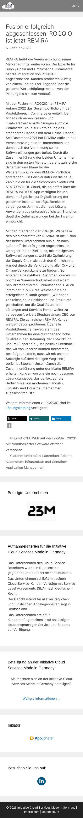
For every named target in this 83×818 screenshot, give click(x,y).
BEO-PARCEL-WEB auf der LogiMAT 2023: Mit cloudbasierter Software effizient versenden (41, 444)
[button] (17, 418)
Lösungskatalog (18, 408)
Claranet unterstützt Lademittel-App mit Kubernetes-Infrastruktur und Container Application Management (39, 461)
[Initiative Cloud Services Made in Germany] (8, 6)
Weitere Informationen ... (42, 698)
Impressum (31, 812)
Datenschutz (50, 812)
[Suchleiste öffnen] (56, 6)
